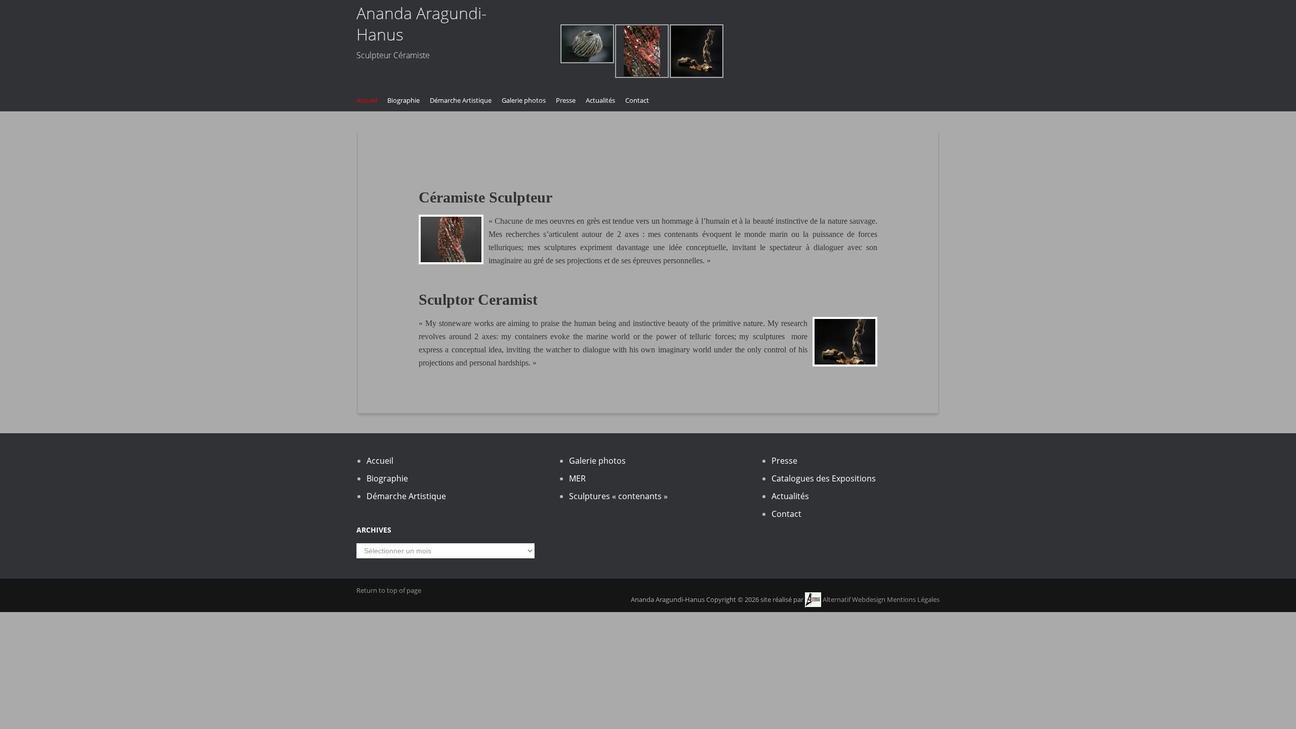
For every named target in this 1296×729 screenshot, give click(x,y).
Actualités (600, 100)
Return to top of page (388, 590)
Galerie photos (524, 100)
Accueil (366, 100)
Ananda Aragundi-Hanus (421, 23)
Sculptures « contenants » (618, 496)
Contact (637, 100)
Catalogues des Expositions (824, 478)
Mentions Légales (913, 599)
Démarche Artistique (461, 100)
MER (577, 478)
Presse (566, 100)
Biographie (403, 100)
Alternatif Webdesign (853, 599)
